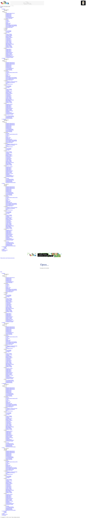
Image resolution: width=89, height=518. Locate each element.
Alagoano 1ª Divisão (9, 34)
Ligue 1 (7, 22)
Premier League (8, 23)
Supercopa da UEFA (9, 139)
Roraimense (7, 111)
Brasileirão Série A (8, 125)
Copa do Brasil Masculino (10, 17)
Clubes (5, 247)
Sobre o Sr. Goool (5, 514)
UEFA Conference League (10, 26)
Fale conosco (4, 250)
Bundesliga (7, 19)
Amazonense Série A (9, 35)
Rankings (3, 273)
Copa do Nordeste (8, 30)
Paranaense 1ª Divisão (9, 47)
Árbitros (3, 249)
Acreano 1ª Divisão (9, 151)
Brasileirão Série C (8, 15)
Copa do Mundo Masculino (10, 116)
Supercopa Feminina (9, 130)
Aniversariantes (4, 246)
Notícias (3, 183)
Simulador (3, 58)
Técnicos (5, 248)
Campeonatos (4, 383)
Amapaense (7, 90)
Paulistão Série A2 (8, 49)
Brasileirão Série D (8, 16)
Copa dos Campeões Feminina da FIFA (12, 72)
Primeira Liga (8, 76)
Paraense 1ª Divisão (9, 45)
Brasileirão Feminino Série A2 (10, 63)
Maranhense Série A (9, 43)
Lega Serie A (8, 21)
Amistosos (7, 178)
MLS (6, 83)
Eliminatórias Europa (9, 117)
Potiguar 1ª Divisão (9, 172)
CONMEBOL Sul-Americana (10, 82)
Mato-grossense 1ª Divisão (10, 162)
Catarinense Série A (9, 39)
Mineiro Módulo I (8, 44)
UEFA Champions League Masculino (11, 25)
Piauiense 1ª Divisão (9, 53)
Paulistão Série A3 (8, 50)
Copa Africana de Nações (9, 115)
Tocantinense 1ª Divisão (9, 57)
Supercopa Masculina (9, 18)
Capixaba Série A (8, 38)
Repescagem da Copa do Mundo (11, 182)
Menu (1, 7)
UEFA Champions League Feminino (11, 24)
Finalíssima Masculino (9, 118)
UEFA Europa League (9, 27)
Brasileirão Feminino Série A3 (10, 188)
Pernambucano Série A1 (9, 52)
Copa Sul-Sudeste (8, 31)
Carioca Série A (8, 157)
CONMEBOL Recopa (9, 146)
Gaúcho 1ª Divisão (8, 41)
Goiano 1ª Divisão (8, 42)
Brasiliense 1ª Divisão (9, 37)
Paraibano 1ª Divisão (9, 46)
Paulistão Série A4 (8, 51)
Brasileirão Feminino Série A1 (10, 13)
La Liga (7, 20)
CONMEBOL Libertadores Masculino (11, 81)
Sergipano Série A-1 (9, 55)
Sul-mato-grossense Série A (10, 56)
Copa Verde (7, 32)
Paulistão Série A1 (8, 167)
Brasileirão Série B (8, 14)
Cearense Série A (8, 40)
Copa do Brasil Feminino (9, 129)
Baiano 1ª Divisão (8, 36)
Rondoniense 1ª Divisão (9, 54)
